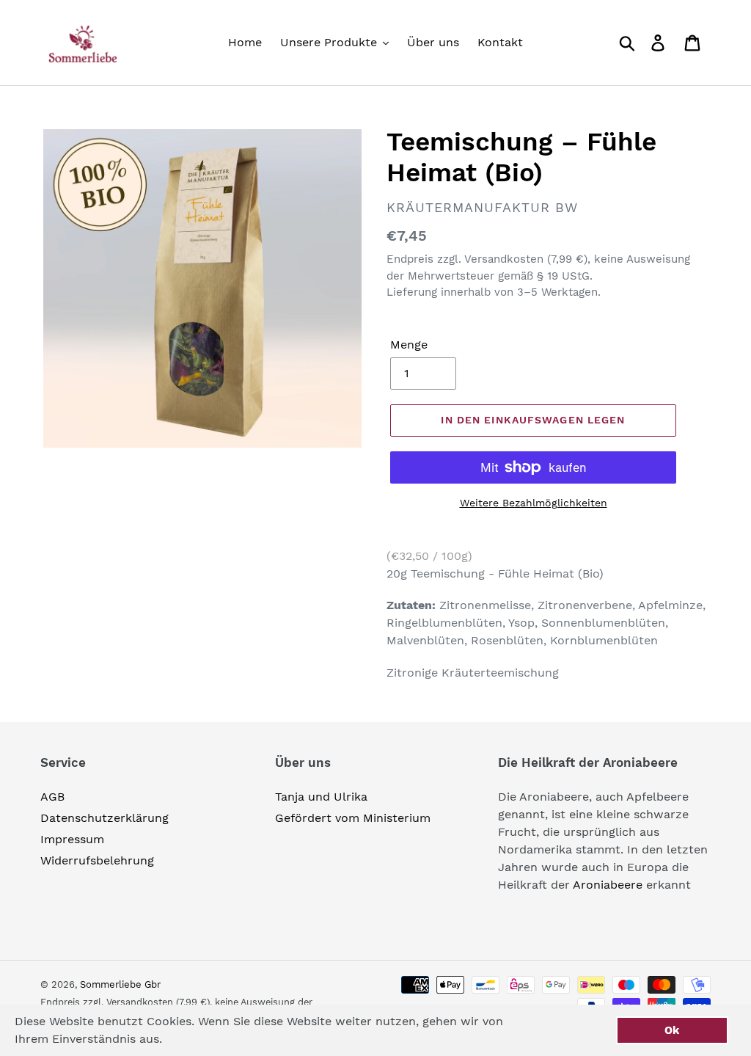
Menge (409, 345)
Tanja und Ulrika (321, 797)
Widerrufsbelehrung (97, 860)
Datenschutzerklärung (104, 818)
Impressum (72, 839)
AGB (52, 797)
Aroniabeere (607, 885)
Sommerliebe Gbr (120, 984)
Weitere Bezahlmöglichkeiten (533, 503)
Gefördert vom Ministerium (353, 818)
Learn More (210, 1039)
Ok (671, 1030)
